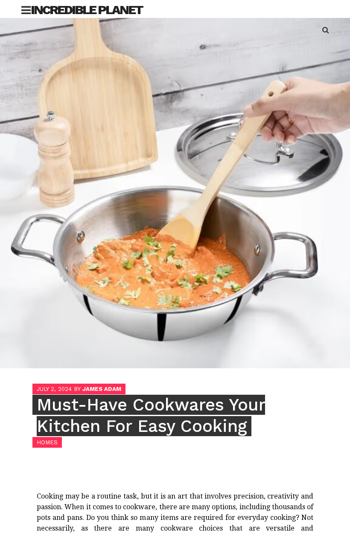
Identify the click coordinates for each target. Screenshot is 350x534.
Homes (47, 442)
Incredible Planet (87, 9)
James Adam (101, 389)
